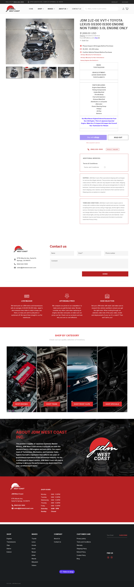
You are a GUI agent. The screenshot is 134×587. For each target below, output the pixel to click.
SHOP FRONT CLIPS (82, 404)
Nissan (34, 552)
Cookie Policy (81, 555)
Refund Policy (81, 552)
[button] (40, 9)
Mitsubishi (35, 562)
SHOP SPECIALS (112, 404)
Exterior (9, 552)
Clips (8, 545)
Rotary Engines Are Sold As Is (89, 60)
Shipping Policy (82, 548)
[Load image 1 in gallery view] (14, 72)
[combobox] (101, 9)
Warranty (79, 545)
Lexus (34, 542)
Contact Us (57, 542)
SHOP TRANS (51, 404)
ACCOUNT (125, 2)
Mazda (34, 558)
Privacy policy (81, 538)
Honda (34, 545)
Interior (9, 548)
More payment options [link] (93, 142)
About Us (57, 538)
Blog (78, 558)
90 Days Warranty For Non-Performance (92, 57)
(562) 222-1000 (18, 2)
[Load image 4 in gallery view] (66, 72)
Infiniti (33, 555)
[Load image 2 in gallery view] (31, 72)
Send (105, 274)
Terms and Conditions (91, 167)
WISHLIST (115, 2)
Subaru (34, 565)
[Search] (86, 9)
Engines (9, 538)
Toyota (34, 538)
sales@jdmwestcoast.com (23, 508)
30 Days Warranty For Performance (91, 54)
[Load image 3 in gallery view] (49, 72)
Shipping (82, 35)
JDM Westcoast (16, 583)
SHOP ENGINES (21, 404)
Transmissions (11, 542)
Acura (33, 548)
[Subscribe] (123, 535)
